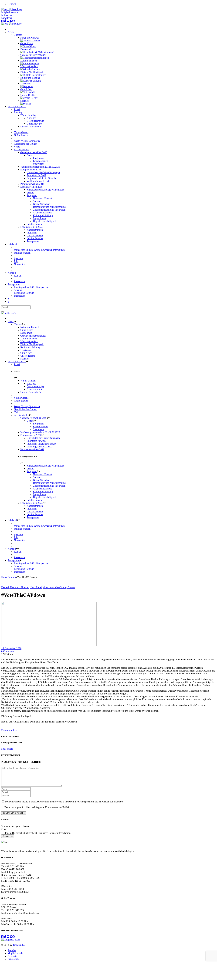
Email (4, 829)
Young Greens (67, 587)
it (8, 298)
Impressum (13, 959)
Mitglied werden (9, 12)
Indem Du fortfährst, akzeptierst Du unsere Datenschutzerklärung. (37, 833)
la (8, 301)
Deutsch (11, 577)
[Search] (2, 311)
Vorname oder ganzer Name (15, 826)
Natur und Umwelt (19, 587)
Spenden (12, 950)
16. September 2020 (11, 648)
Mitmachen (7, 15)
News (33, 587)
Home (4, 577)
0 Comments (7, 651)
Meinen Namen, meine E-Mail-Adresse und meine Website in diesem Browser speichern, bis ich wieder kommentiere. (64, 801)
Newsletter (6, 18)
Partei (39, 587)
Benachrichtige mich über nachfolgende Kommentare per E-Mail (36, 807)
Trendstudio (19, 945)
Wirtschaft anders (51, 587)
